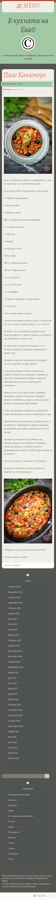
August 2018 (13, 731)
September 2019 (15, 667)
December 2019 (15, 651)
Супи (10, 859)
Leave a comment (12, 565)
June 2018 (12, 742)
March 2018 (13, 758)
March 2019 (13, 699)
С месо (21, 89)
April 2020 (12, 629)
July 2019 (12, 678)
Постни (11, 821)
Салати (11, 848)
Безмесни (12, 800)
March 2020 (13, 635)
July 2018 (12, 737)
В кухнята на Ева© (28, 25)
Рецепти (14, 89)
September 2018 (15, 726)
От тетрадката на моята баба (20, 816)
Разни (11, 827)
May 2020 (12, 624)
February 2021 (14, 608)
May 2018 (12, 748)
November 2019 (15, 656)
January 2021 (14, 613)
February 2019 (14, 705)
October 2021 (14, 597)
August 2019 (13, 672)
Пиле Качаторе (24, 75)
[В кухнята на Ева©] (28, 43)
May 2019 (12, 688)
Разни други (13, 832)
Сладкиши (13, 853)
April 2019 (12, 694)
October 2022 (14, 587)
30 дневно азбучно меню (19, 795)
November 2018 (15, 715)
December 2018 (15, 710)
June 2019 (12, 683)
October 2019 (14, 662)
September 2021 (15, 603)
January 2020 (14, 646)
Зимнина (12, 805)
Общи (11, 811)
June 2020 (12, 619)
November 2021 (15, 592)
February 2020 (14, 640)
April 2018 (12, 753)
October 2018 (14, 721)
